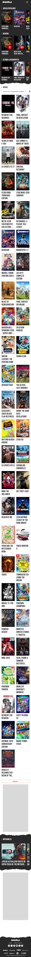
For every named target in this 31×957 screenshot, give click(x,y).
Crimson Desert (5, 630)
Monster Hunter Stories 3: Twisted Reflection (22, 633)
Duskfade (17, 26)
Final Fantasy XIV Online (22, 303)
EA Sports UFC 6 (8, 465)
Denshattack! (7, 385)
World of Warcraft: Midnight (20, 689)
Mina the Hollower (6, 492)
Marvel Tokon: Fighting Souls (8, 274)
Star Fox (19, 440)
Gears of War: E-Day (7, 142)
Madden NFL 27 (22, 250)
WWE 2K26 (6, 658)
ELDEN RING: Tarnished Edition (5, 28)
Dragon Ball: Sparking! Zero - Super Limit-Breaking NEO (8, 331)
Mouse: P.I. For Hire (7, 604)
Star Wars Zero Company (22, 194)
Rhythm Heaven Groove (8, 441)
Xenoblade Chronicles (21, 466)
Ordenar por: (6, 91)
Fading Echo (21, 356)
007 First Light (22, 491)
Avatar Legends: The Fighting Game (7, 359)
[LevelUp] (5, 950)
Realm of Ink (7, 517)
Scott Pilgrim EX (22, 716)
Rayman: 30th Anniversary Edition (7, 744)
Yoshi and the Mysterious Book (7, 549)
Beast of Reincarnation (8, 303)
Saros (4, 575)
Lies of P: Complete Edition (20, 276)
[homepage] (7, 2)
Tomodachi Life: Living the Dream (22, 577)
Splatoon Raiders (20, 328)
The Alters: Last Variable (22, 386)
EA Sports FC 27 (8, 167)
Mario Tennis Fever (21, 742)
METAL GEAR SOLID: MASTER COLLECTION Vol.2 (19, 54)
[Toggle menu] (27, 2)
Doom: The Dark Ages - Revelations (22, 414)
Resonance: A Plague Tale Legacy (21, 224)
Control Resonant (20, 168)
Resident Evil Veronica (6, 78)
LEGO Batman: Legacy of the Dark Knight (22, 520)
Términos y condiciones (18, 942)
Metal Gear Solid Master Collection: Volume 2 (7, 225)
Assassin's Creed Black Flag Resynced (8, 414)
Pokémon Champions (20, 604)
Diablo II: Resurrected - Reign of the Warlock (8, 774)
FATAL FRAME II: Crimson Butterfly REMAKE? (22, 662)
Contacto (10, 942)
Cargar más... (15, 781)
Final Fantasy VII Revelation (19, 78)
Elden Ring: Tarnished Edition (6, 195)
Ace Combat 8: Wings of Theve (22, 142)
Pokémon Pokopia (5, 687)
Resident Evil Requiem (7, 716)
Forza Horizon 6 (22, 547)
